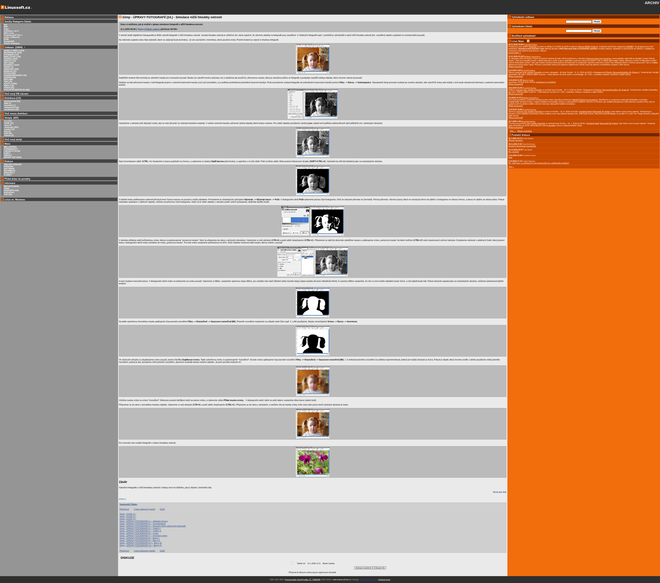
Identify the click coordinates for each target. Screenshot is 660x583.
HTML (6, 39)
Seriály (8, 21)
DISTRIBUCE (9, 171)
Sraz (510, 157)
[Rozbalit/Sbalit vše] (24, 47)
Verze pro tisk (499, 492)
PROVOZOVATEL (11, 186)
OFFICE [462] (10, 73)
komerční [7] (10, 105)
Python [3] (9, 135)
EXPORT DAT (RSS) (12, 157)
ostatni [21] (9, 129)
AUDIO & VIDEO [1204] (14, 51)
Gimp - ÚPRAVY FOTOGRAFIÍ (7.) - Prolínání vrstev (143, 536)
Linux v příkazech (12, 37)
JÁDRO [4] (8, 67)
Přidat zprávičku (524, 131)
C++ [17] (8, 121)
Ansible (552, 125)
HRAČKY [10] (10, 61)
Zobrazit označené (363, 568)
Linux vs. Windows (15, 199)
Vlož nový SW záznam (16, 93)
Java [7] (7, 125)
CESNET (630, 47)
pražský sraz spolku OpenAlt (528, 72)
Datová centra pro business (598, 58)
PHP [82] (8, 133)
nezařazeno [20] (11, 109)
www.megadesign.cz (368, 580)
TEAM (6, 188)
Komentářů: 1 (514, 53)
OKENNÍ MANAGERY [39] (15, 75)
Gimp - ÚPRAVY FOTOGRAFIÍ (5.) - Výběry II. (140, 531)
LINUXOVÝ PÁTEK (12, 151)
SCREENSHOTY (11, 149)
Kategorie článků (22, 21)
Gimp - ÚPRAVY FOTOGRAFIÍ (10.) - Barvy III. (141, 543)
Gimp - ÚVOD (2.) (128, 516)
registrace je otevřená (546, 82)
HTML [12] (9, 123)
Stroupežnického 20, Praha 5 (626, 72)
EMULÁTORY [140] (12, 57)
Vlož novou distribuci (16, 113)
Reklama (9, 17)
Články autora (152, 29)
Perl (5, 25)
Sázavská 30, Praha (601, 112)
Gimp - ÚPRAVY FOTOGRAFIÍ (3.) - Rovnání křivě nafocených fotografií (153, 526)
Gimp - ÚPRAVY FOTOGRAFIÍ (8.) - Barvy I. (140, 538)
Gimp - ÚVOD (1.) (128, 514)
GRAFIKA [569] (11, 59)
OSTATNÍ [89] (10, 77)
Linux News (518, 41)
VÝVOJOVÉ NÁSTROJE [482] (17, 90)
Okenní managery (12, 43)
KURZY (7, 153)
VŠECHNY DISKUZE (12, 164)
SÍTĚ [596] (8, 79)
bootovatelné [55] (12, 101)
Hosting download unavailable (522, 146)
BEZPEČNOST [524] (13, 53)
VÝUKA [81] (9, 88)
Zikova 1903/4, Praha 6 (588, 47)
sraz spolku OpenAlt (536, 123)
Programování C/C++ (13, 35)
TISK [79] (8, 81)
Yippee (140, 29)
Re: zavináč (513, 152)
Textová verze (384, 580)
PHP (6, 27)
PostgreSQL (9, 41)
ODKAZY (8, 155)
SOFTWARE (9, 169)
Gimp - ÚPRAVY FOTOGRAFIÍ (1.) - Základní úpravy (144, 521)
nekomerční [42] (11, 107)
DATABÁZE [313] (11, 55)
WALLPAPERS (10, 147)
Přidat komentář (515, 67)
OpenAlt (532, 47)
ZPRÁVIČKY (9, 173)
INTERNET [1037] (11, 65)
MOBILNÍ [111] (10, 71)
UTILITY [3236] (10, 83)
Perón (609, 72)
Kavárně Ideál (585, 112)
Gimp (6, 29)
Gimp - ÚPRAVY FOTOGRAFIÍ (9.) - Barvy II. (140, 540)
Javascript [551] (11, 127)
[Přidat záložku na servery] (126, 500)
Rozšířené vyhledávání (524, 36)
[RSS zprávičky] (528, 41)
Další (162, 509)
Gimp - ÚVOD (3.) (128, 519)
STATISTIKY (9, 192)
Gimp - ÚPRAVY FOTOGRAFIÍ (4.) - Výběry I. (140, 528)
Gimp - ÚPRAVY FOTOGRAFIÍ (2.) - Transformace (143, 523)
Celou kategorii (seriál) (144, 509)
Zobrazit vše (379, 568)
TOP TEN (8, 195)
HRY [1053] (9, 63)
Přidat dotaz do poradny (17, 179)
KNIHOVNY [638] (11, 69)
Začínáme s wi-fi (11, 31)
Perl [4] (7, 131)
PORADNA (8, 167)
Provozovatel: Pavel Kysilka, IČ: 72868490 (302, 580)
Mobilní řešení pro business (585, 100)
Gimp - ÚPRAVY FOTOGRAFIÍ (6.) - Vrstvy (139, 533)
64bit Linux (9, 33)
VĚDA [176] (9, 86)
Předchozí (124, 509)
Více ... (511, 167)
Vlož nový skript (13, 139)
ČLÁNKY (8, 175)
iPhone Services (515, 140)
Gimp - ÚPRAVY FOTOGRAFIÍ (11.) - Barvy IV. (141, 545)
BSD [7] (7, 103)
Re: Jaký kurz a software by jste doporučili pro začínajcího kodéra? (538, 163)
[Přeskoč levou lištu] (31, 8)
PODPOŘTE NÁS (11, 190)
